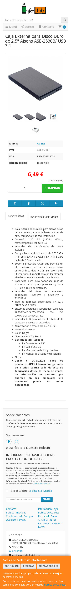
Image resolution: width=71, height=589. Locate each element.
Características (16, 215)
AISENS (41, 143)
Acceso (29, 27)
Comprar (52, 188)
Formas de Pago (47, 516)
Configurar (12, 566)
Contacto (48, 27)
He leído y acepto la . (31, 490)
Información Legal (48, 509)
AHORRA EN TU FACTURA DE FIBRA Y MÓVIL (50, 523)
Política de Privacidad (42, 483)
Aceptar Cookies (48, 566)
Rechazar (28, 566)
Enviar (47, 499)
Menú (12, 27)
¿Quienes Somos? (16, 519)
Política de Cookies (54, 584)
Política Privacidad (16, 512)
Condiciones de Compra (19, 516)
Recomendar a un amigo (44, 216)
